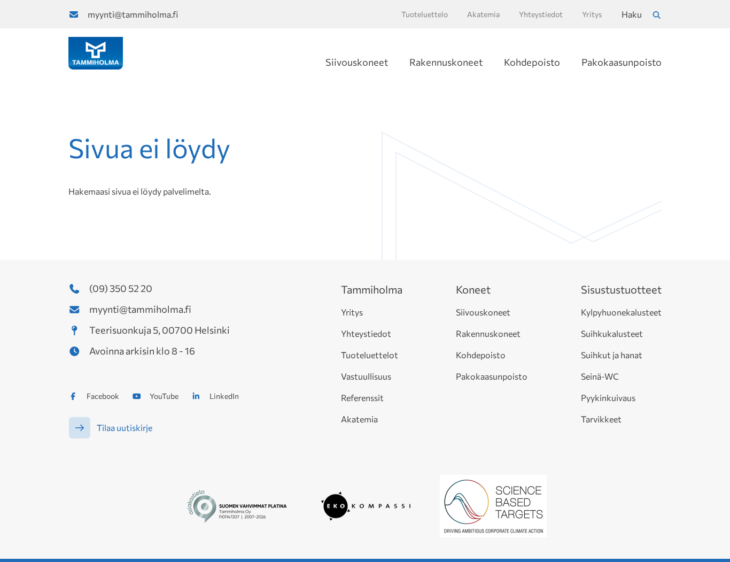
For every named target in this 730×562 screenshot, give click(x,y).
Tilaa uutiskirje (124, 427)
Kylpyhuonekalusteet (621, 312)
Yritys (352, 312)
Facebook (103, 396)
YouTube (164, 396)
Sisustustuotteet (621, 289)
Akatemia (359, 419)
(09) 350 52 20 (120, 288)
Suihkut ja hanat (611, 355)
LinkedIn (224, 396)
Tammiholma (371, 289)
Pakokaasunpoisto (621, 62)
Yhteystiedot (366, 333)
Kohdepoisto (532, 62)
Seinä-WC (600, 376)
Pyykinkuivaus (608, 397)
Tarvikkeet (601, 419)
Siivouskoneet (356, 62)
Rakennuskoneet (446, 62)
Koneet (473, 289)
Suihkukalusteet (612, 333)
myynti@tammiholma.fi (133, 14)
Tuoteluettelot (369, 355)
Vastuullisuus (366, 376)
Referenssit (362, 397)
